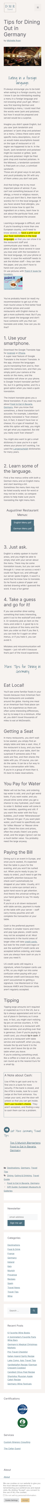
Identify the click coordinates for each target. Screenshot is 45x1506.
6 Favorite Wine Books (19, 1333)
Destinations (13, 1168)
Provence (12, 1275)
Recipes (11, 1279)
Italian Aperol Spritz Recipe (21, 1356)
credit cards (31, 941)
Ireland (11, 1262)
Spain (10, 1283)
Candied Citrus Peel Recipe (21, 1372)
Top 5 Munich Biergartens (25, 1142)
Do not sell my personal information (20, 1495)
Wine (10, 1296)
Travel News (14, 1287)
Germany (25, 1168)
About (7, 1477)
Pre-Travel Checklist (18, 1352)
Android (11, 353)
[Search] (34, 1311)
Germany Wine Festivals (20, 1384)
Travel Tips (13, 1292)
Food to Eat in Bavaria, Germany (23, 1183)
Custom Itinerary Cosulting (17, 1442)
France (11, 1253)
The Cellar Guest (12, 1448)
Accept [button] (25, 1500)
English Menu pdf (22, 522)
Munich (11, 1270)
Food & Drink (14, 1249)
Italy (10, 1266)
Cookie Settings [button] (11, 1500)
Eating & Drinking (23, 1175)
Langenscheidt (20, 449)
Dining (10, 1175)
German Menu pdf (22, 528)
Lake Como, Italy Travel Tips (22, 1360)
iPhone (21, 353)
